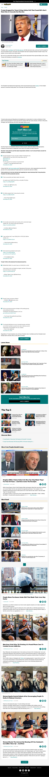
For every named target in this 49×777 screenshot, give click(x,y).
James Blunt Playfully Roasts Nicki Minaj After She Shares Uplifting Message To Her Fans (33, 376)
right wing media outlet (13, 168)
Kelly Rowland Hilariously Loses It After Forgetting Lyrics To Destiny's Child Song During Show (38, 65)
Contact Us (39, 767)
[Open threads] (26, 770)
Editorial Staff (33, 767)
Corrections (27, 767)
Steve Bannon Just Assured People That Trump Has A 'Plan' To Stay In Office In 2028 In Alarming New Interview (34, 364)
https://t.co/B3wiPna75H (8, 194)
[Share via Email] (45, 484)
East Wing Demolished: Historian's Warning (23, 1)
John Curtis (6, 601)
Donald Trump (25, 506)
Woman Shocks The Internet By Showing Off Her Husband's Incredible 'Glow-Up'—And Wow (23, 742)
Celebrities (23, 349)
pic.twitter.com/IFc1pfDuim (9, 254)
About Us (9, 767)
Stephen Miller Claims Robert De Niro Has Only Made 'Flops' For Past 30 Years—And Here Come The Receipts (23, 480)
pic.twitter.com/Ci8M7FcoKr (9, 313)
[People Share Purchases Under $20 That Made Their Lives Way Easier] (24, 580)
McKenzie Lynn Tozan (8, 648)
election (20, 57)
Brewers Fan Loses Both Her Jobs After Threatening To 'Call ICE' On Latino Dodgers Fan (33, 557)
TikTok (21, 658)
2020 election (20, 50)
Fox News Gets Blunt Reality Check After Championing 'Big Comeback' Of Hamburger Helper (15, 65)
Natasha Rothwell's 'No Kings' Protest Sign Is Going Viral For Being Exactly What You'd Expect (34, 521)
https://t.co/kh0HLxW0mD (9, 225)
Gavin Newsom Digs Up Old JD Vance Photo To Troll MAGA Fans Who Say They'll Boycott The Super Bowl (41, 423)
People (5, 7)
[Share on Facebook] (40, 484)
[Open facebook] (20, 770)
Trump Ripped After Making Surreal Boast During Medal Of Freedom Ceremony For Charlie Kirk (34, 545)
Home (2, 7)
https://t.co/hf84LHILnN (9, 239)
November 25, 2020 (7, 164)
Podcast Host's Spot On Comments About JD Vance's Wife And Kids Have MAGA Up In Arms (17, 416)
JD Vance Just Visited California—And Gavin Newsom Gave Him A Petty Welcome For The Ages (17, 430)
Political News (24, 386)
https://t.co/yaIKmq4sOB (9, 252)
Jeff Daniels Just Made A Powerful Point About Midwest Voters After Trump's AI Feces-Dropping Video (41, 416)
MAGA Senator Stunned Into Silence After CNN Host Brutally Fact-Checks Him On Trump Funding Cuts (33, 508)
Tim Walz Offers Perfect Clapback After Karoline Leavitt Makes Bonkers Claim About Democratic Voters (34, 533)
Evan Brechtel (9, 45)
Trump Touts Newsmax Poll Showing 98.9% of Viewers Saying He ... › (18, 441)
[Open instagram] (29, 770)
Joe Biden (10, 50)
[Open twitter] (23, 770)
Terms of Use (21, 767)
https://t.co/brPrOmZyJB (9, 271)
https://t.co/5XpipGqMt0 (8, 181)
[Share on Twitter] (43, 484)
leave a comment (42, 46)
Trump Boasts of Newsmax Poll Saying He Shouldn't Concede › (17, 439)
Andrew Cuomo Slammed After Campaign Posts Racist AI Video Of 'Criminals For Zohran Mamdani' (33, 389)
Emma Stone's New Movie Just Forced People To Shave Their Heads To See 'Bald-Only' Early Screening (34, 352)
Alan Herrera (6, 484)
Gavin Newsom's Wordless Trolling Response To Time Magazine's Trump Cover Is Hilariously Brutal (17, 423)
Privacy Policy (15, 767)
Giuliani (37, 85)
